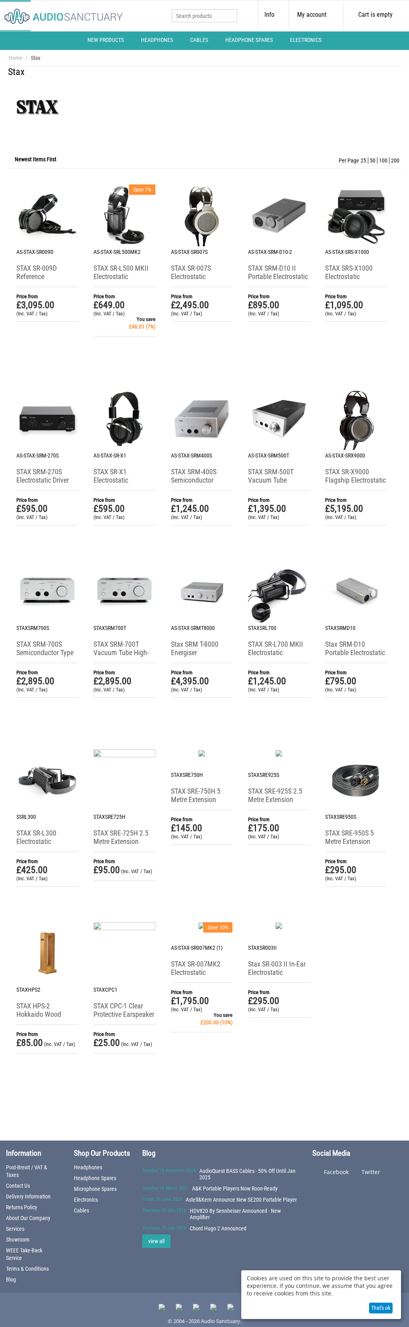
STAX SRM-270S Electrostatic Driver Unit (42, 480)
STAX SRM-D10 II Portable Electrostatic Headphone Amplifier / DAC (278, 280)
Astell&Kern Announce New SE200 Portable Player (241, 1199)
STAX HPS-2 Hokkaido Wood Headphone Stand (41, 1014)
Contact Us (18, 1185)
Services (15, 1229)
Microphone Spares (95, 1189)
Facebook (335, 1172)
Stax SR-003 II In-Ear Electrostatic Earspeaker (277, 972)
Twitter (370, 1172)
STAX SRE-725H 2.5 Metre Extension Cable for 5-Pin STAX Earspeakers (122, 845)
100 (383, 160)
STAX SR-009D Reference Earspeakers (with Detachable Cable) (42, 280)
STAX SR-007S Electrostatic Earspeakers (191, 276)
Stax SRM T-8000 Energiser (194, 648)
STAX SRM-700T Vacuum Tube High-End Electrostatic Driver (121, 656)
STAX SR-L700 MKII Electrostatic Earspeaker (275, 652)
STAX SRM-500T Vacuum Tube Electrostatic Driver (274, 480)
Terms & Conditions (27, 1269)
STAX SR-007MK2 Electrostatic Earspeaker (195, 972)
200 (395, 160)
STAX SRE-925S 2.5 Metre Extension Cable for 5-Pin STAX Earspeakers (277, 803)
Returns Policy (21, 1207)
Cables (199, 40)
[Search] (231, 16)
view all (156, 1241)
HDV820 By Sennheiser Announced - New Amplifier (235, 1214)
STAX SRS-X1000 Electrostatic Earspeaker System (352, 276)
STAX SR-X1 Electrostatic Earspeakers (110, 480)
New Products (105, 40)
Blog (11, 1279)
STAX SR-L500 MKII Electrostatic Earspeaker (121, 276)
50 (372, 160)
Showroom (18, 1239)
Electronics (306, 40)
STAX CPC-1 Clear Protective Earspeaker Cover (123, 1014)
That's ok (380, 1308)
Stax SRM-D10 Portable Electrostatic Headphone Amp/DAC (355, 656)
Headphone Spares (249, 40)
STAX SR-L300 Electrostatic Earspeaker (36, 841)
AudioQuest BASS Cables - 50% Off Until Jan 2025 (247, 1174)
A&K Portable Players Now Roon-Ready (235, 1188)
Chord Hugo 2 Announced (218, 1228)
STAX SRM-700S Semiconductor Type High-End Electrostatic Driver (44, 656)
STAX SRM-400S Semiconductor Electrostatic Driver (197, 480)
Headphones (157, 40)
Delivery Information (28, 1196)
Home (15, 58)
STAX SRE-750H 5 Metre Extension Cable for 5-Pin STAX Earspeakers (200, 803)
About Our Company (28, 1218)
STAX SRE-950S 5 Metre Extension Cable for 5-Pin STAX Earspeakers (354, 845)
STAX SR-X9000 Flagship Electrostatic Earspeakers (355, 480)
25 (363, 160)
